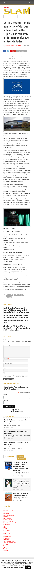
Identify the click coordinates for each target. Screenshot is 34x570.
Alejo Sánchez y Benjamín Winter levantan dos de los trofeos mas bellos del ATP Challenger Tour (16, 328)
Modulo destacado (8, 519)
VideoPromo (6, 549)
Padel (4, 527)
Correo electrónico (8, 363)
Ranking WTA (6, 535)
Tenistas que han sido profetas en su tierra (15, 322)
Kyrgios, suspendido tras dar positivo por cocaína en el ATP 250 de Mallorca (15, 316)
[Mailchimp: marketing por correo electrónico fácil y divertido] (17, 412)
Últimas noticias (10, 456)
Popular (20, 456)
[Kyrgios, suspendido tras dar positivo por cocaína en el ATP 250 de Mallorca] (8, 486)
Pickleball (5, 529)
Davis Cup (17, 294)
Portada (8, 297)
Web (4, 368)
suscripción (6, 539)
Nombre (6, 358)
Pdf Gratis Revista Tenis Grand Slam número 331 (16, 421)
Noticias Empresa (7, 524)
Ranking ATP (6, 533)
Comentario (7, 345)
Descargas (6, 513)
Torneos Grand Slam (8, 541)
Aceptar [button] (28, 567)
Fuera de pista (7, 518)
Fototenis (5, 516)
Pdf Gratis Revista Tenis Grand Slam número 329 (16, 444)
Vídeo (4, 547)
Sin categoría (6, 538)
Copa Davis (9, 294)
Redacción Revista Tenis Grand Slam (14, 45)
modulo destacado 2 (8, 521)
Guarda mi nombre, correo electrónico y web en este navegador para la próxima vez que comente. (16, 375)
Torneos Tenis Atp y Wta (9, 542)
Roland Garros (7, 536)
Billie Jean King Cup (8, 510)
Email (5, 394)
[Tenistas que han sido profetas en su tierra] (8, 500)
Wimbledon (6, 550)
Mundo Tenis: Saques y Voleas (11, 523)
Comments (21, 459)
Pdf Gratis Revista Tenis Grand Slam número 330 (16, 432)
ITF (23, 294)
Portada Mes (6, 530)
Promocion (6, 532)
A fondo (5, 509)
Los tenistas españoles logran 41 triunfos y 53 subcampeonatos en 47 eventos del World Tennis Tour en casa (16, 310)
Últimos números (8, 416)
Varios (5, 546)
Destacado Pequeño (8, 515)
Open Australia (7, 526)
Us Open (5, 544)
